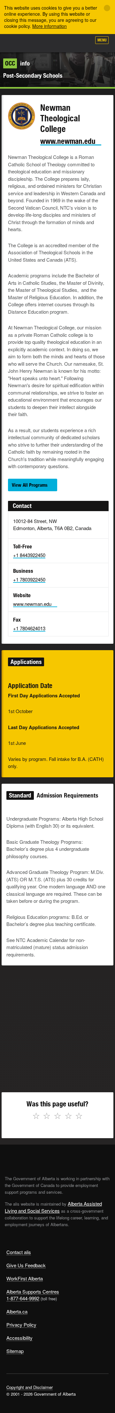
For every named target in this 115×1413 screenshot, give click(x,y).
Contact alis (18, 1252)
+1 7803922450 (29, 579)
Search (84, 42)
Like (68, 42)
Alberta (17, 43)
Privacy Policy (21, 1324)
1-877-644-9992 (22, 1298)
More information (49, 26)
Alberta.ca (16, 1311)
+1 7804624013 (29, 628)
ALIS (39, 43)
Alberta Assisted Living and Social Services (53, 1207)
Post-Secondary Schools (32, 75)
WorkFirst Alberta (24, 1278)
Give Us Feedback (26, 1265)
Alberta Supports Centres (32, 1291)
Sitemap (15, 1351)
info (17, 63)
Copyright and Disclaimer (29, 1387)
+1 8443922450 (29, 555)
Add (52, 42)
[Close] (107, 8)
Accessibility (19, 1337)
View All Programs (30, 485)
